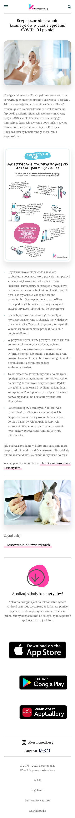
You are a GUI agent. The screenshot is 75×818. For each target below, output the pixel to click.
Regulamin (37, 790)
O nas (37, 779)
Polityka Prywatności (37, 800)
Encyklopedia (37, 810)
